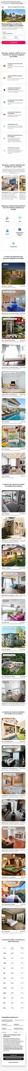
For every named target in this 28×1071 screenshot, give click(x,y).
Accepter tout (13, 1055)
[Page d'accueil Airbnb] (3, 7)
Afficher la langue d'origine (17, 3)
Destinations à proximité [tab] (7, 1020)
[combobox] (13, 33)
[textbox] (7, 38)
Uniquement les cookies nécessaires (13, 1058)
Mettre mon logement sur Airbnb (16, 7)
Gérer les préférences (13, 1062)
